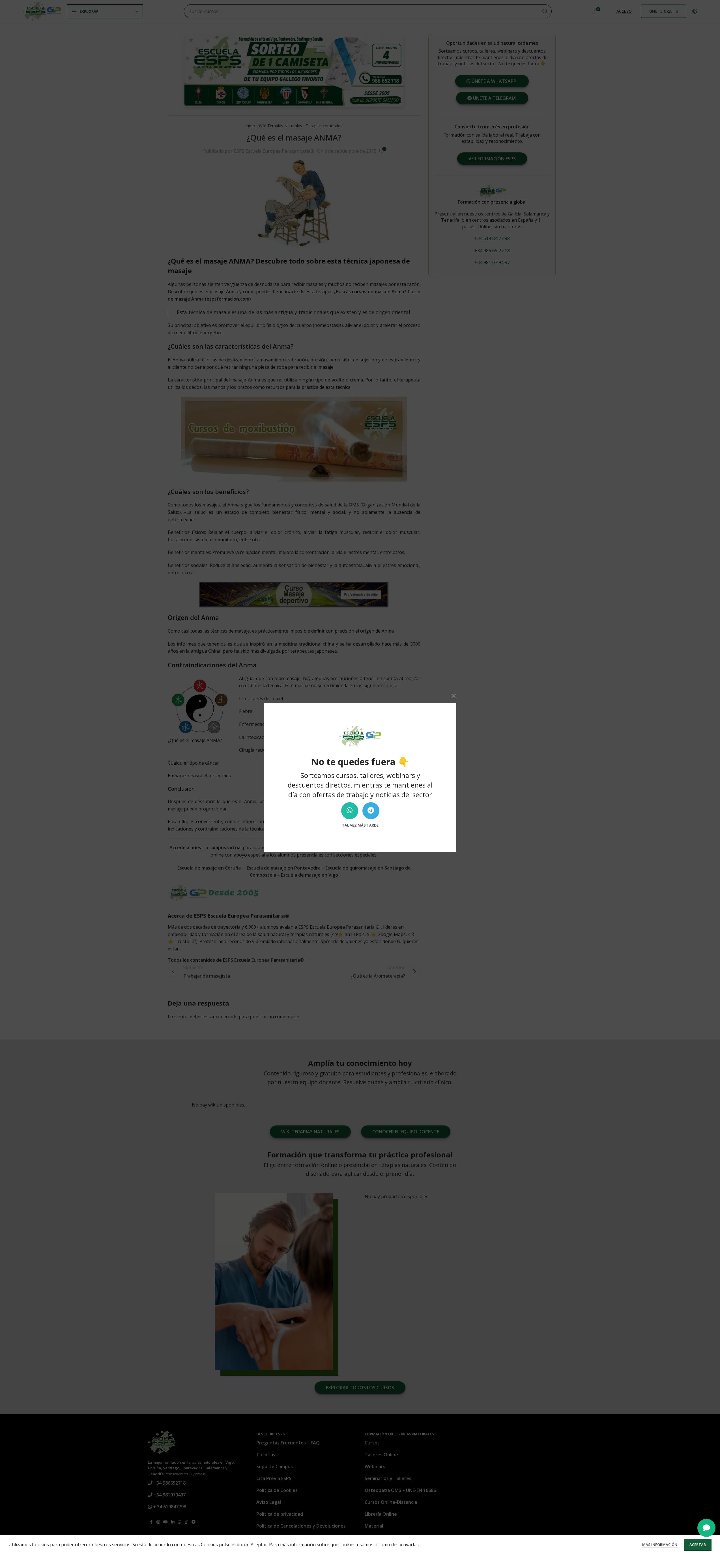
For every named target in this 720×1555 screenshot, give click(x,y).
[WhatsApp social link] (349, 810)
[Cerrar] (453, 696)
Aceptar (697, 1544)
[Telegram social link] (370, 810)
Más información (660, 1544)
